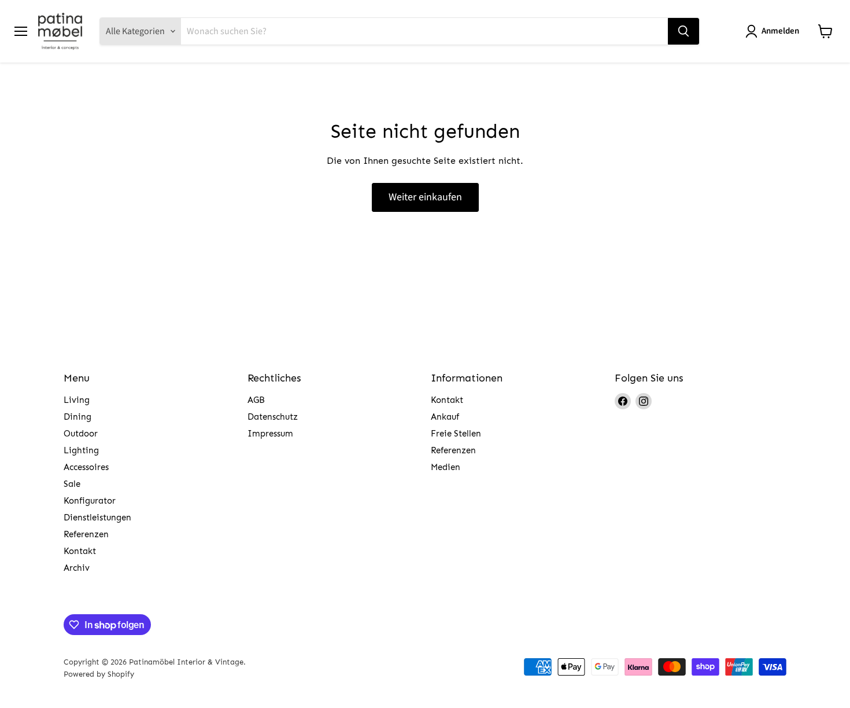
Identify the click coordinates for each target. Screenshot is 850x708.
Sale (72, 484)
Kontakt (80, 551)
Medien (445, 467)
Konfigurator (90, 501)
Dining (77, 417)
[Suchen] (683, 31)
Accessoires (86, 467)
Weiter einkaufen (425, 197)
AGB (256, 400)
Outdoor (81, 433)
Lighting (81, 450)
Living (77, 400)
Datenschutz (272, 417)
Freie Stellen (456, 433)
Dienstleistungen (97, 517)
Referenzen (86, 534)
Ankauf (445, 417)
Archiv (77, 568)
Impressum (270, 433)
